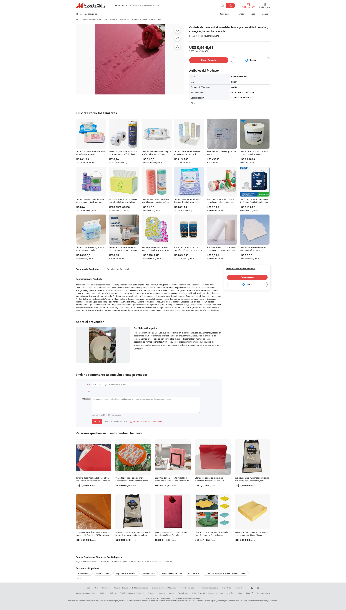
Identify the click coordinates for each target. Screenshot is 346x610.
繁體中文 (113, 593)
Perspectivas (226, 588)
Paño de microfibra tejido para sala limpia (221, 153)
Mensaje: (87, 399)
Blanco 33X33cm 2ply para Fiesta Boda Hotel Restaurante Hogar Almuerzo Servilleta (251, 535)
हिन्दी (221, 593)
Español (141, 593)
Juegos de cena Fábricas (171, 573)
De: (89, 384)
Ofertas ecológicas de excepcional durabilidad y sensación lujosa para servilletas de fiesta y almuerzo (209, 481)
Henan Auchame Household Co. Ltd (204, 36)
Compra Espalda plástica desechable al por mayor (226, 573)
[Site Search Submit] (230, 5)
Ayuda (241, 14)
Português (161, 593)
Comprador (224, 14)
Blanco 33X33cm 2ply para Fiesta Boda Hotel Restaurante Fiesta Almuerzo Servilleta (211, 535)
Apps (253, 14)
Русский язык (183, 593)
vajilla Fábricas (149, 573)
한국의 (194, 593)
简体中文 (103, 593)
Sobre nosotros (92, 588)
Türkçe (240, 593)
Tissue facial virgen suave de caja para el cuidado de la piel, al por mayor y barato (123, 201)
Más (78, 578)
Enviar (97, 421)
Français (131, 593)
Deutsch (151, 593)
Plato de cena (193, 573)
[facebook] (252, 588)
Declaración (106, 588)
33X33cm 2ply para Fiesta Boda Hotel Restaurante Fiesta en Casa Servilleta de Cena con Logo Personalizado (172, 481)
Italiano (171, 593)
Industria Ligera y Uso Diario (95, 19)
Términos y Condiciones (268, 601)
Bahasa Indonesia (263, 593)
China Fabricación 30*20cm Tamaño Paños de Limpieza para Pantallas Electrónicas (188, 249)
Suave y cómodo (103, 573)
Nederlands (212, 593)
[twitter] (258, 588)
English (93, 593)
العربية (202, 593)
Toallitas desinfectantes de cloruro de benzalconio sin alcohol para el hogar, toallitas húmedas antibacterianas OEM (90, 201)
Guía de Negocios (240, 588)
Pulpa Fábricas (84, 573)
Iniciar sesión (264, 7)
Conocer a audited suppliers (207, 588)
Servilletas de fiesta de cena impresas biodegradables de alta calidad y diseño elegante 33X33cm (131, 481)
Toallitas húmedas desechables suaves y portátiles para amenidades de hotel (253, 249)
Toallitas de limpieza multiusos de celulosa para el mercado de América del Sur (253, 153)
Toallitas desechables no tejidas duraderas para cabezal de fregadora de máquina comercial (188, 153)
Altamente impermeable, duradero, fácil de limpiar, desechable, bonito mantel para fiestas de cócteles (133, 535)
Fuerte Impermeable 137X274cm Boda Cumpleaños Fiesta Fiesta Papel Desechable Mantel (171, 535)
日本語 (122, 593)
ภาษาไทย (230, 593)
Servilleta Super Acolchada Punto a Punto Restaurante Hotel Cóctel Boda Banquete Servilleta (93, 481)
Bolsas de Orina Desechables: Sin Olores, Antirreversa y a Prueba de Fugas (123, 249)
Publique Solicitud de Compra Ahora (146, 421)
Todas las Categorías (88, 14)
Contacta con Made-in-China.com (164, 588)
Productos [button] (120, 5)
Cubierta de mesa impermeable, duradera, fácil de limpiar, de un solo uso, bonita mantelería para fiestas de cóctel (252, 481)
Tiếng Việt (250, 593)
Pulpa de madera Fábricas (126, 573)
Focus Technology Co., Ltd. (168, 598)
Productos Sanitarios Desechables (146, 19)
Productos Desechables (119, 19)
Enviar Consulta (208, 60)
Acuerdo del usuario (121, 588)
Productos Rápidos (187, 588)
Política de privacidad (140, 588)
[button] (222, 5)
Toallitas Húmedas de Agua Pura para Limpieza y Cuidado (90, 248)
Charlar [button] (252, 60)
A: (90, 391)
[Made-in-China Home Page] (90, 5)
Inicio (78, 19)
